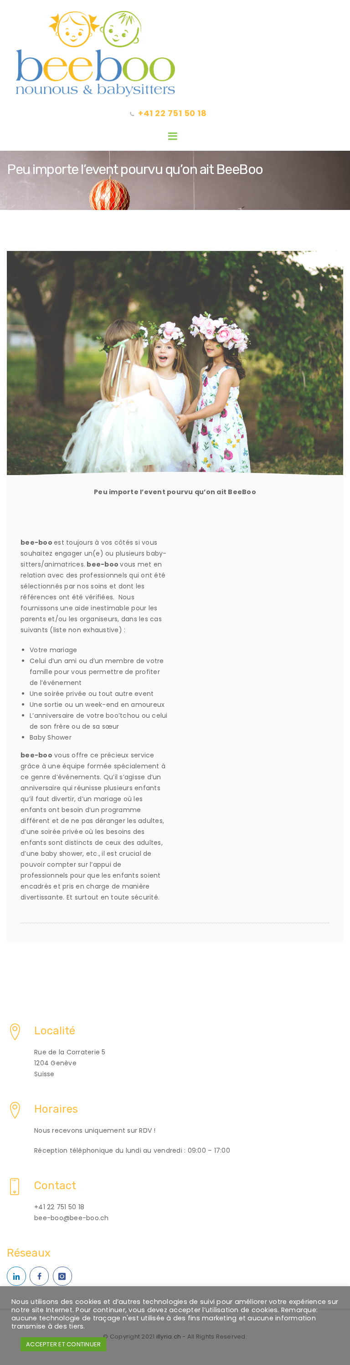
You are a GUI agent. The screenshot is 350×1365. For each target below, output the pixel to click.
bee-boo (36, 542)
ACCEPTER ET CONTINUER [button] (63, 1344)
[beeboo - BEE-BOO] (175, 54)
